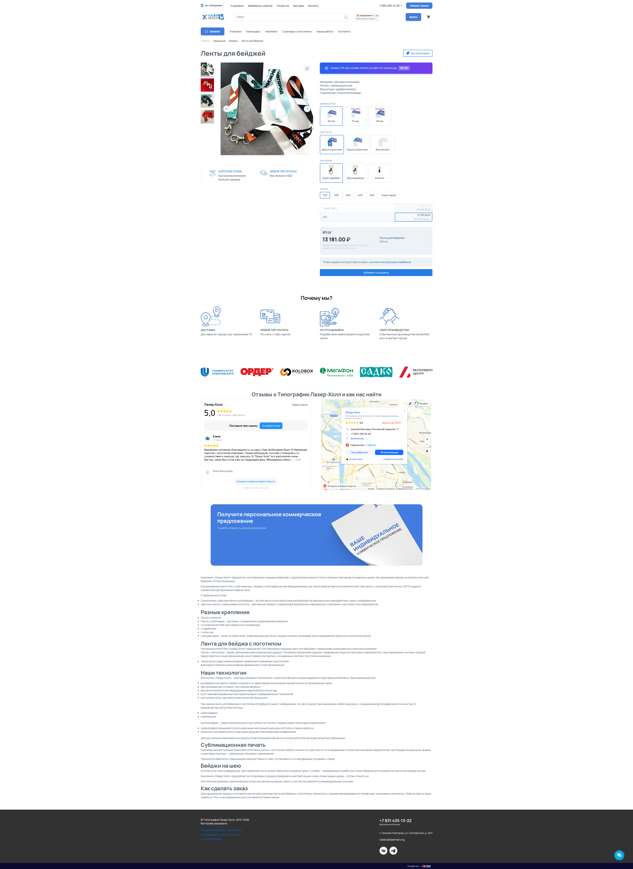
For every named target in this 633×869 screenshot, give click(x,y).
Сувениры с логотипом (297, 31)
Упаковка (235, 31)
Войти (413, 17)
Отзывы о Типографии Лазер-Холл (256, 488)
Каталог (215, 31)
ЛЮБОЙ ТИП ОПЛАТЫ (283, 171)
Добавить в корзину (376, 272)
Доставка (298, 5)
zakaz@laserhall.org (392, 839)
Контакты (313, 5)
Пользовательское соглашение (221, 834)
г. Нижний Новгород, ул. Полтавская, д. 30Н (405, 833)
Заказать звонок (419, 5)
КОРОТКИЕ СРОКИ (230, 171)
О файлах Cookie (211, 839)
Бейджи (233, 40)
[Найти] (346, 17)
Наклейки (271, 31)
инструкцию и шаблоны (396, 262)
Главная (205, 40)
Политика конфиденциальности (221, 830)
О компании (237, 5)
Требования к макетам (260, 5)
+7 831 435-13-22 (389, 5)
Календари (253, 31)
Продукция (219, 40)
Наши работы (325, 31)
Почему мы (283, 5)
